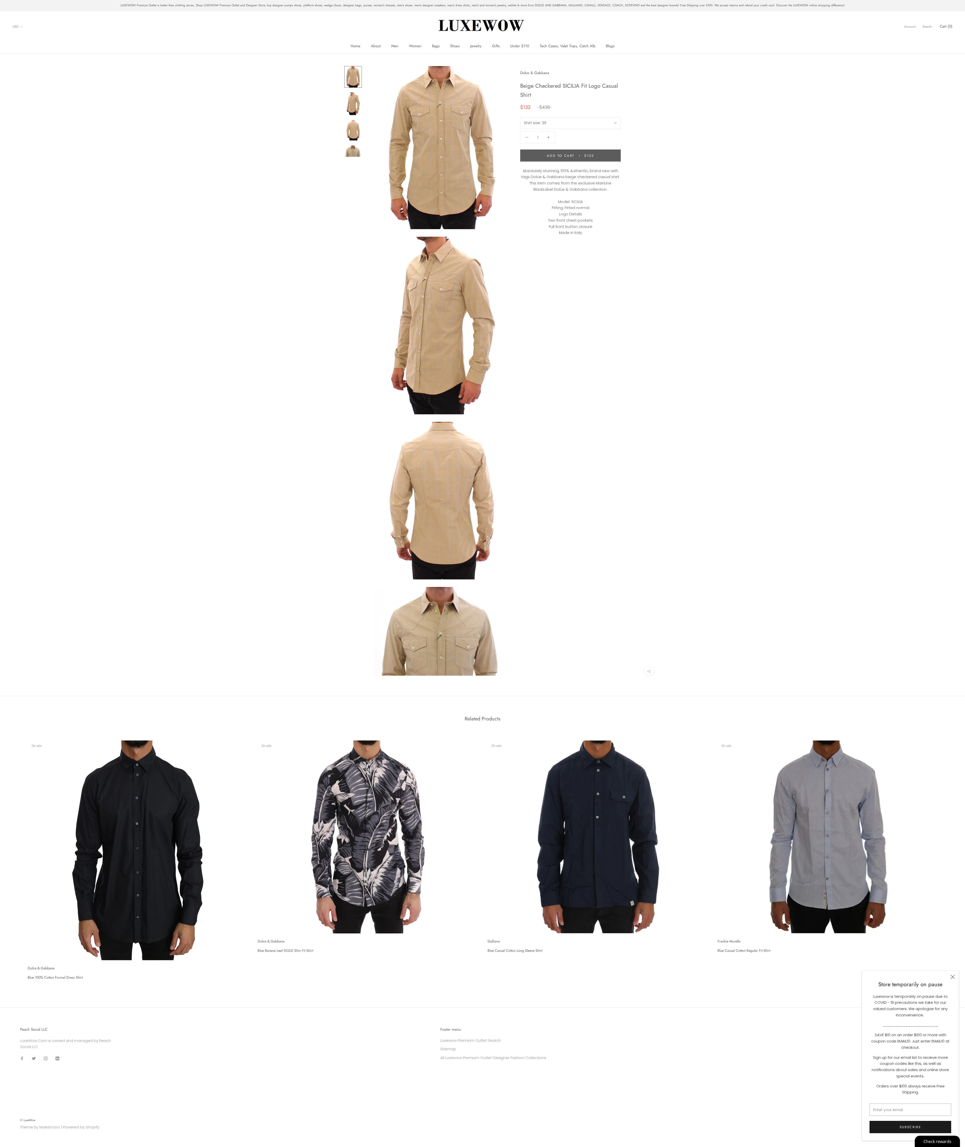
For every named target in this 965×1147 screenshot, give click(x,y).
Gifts (496, 46)
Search (927, 26)
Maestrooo (49, 1127)
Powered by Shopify (81, 1127)
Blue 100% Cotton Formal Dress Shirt (55, 977)
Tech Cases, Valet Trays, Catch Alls (567, 46)
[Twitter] (34, 1058)
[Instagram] (45, 1058)
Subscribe (910, 1127)
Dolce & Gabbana (534, 73)
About (376, 46)
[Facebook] (22, 1058)
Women (415, 46)
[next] (949, 858)
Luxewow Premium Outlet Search (470, 1040)
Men (394, 46)
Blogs (610, 46)
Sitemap (448, 1049)
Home (355, 46)
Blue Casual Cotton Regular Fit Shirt (743, 950)
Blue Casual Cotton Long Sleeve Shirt (515, 950)
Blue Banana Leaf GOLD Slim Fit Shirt (285, 950)
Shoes (455, 46)
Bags (436, 46)
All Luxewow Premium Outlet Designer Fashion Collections (493, 1057)
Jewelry (475, 46)
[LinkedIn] (57, 1058)
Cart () (946, 26)
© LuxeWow (27, 1120)
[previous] (15, 858)
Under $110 (519, 46)
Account (909, 26)
